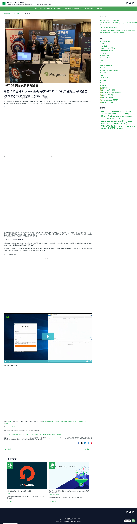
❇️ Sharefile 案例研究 (107, 97)
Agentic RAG (52, 494)
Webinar (103, 85)
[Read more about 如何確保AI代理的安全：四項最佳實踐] (27, 475)
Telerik (102, 75)
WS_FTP (103, 80)
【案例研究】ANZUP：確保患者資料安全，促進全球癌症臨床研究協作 (118, 30)
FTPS (129, 111)
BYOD (102, 111)
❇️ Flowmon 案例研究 (107, 90)
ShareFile (103, 73)
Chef (101, 60)
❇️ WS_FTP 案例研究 (107, 102)
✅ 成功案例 (104, 88)
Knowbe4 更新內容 (106, 51)
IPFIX (106, 114)
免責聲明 (66, 521)
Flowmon (103, 63)
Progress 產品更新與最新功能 (110, 70)
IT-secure (119, 114)
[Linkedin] (85, 443)
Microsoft (127, 116)
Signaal (102, 83)
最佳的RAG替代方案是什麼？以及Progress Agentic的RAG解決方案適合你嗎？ (69, 491)
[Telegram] (88, 443)
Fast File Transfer (108, 111)
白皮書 (117, 128)
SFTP (115, 124)
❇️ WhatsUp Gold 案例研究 (109, 100)
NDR (115, 119)
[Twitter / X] (82, 443)
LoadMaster (116, 116)
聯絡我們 (59, 521)
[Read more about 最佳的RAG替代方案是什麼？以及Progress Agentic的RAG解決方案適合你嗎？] (69, 475)
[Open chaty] (133, 520)
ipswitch (112, 114)
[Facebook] (127, 3)
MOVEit (102, 68)
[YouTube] (130, 3)
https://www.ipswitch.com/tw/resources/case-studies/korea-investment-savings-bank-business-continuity (32, 434)
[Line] (133, 3)
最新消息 (104, 128)
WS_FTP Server (131, 126)
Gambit (132, 111)
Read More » (10, 501)
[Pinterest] (91, 443)
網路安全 (121, 128)
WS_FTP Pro (124, 126)
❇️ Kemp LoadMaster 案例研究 (110, 92)
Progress (57, 494)
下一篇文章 (88, 449)
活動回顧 (103, 43)
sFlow (111, 124)
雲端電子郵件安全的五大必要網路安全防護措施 (112, 33)
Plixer (120, 121)
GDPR (102, 114)
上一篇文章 (7, 449)
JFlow (122, 114)
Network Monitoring (107, 121)
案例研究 (111, 128)
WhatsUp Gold (105, 78)
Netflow (119, 119)
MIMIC (130, 116)
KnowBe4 (9, 493)
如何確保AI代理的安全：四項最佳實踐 (19, 491)
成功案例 (10, 421)
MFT (123, 116)
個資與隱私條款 (76, 521)
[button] (62, 8)
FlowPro (122, 111)
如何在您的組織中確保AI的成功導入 (109, 27)
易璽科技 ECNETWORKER (15, 2)
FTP (126, 111)
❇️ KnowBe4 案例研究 (107, 48)
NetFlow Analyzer (126, 119)
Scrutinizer (105, 124)
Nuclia (115, 121)
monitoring (103, 119)
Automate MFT (105, 58)
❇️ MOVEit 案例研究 (106, 95)
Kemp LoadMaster (106, 65)
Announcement (105, 41)
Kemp (127, 114)
